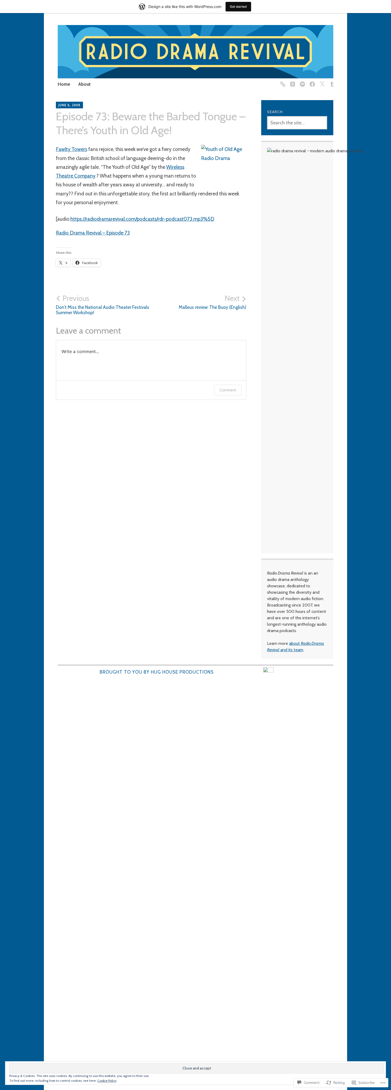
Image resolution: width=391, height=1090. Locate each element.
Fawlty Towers (71, 149)
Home (64, 84)
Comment (227, 390)
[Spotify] (301, 81)
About (84, 84)
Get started (238, 7)
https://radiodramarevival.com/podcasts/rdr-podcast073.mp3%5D (142, 219)
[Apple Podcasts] (291, 81)
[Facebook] (311, 81)
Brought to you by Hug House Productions (157, 672)
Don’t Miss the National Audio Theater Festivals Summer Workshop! (102, 304)
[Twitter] (321, 81)
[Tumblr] (331, 81)
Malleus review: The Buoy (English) (212, 302)
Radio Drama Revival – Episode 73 (93, 233)
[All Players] (282, 81)
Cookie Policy (107, 1081)
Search (275, 111)
